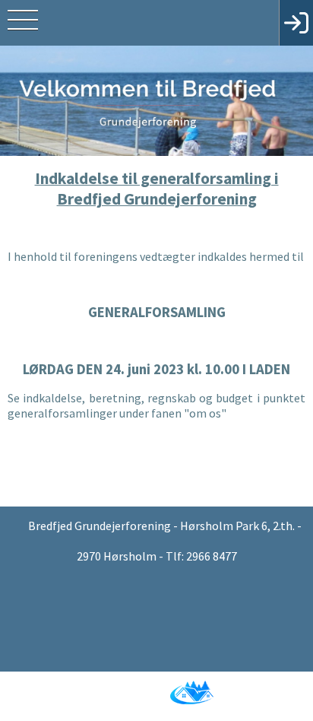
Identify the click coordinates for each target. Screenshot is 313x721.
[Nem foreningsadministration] (154, 677)
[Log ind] (296, 23)
